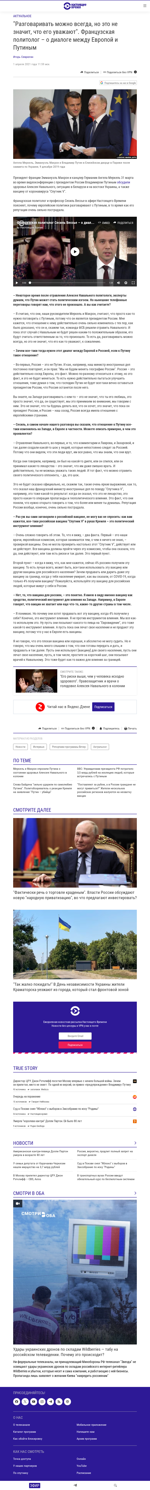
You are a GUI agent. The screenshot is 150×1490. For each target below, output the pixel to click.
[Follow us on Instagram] (42, 1401)
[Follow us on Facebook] (16, 1401)
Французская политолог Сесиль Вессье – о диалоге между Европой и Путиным (78, 222)
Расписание (84, 1473)
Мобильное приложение (91, 1424)
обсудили (123, 182)
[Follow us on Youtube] (33, 1401)
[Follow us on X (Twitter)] (25, 1401)
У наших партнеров (25, 1466)
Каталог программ (24, 1431)
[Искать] (115, 1485)
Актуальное (22, 16)
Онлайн (81, 1459)
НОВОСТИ (23, 1143)
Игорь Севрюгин (23, 57)
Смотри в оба (28, 1193)
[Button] (89, 72)
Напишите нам (85, 1431)
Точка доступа (22, 1459)
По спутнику (20, 1473)
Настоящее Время (31, 227)
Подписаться (103, 707)
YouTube (82, 1466)
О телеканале (21, 1424)
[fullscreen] (133, 282)
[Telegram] (75, 1485)
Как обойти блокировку (27, 1438)
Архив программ (87, 1438)
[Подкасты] (67, 1401)
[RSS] (58, 1401)
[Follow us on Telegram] (50, 1401)
